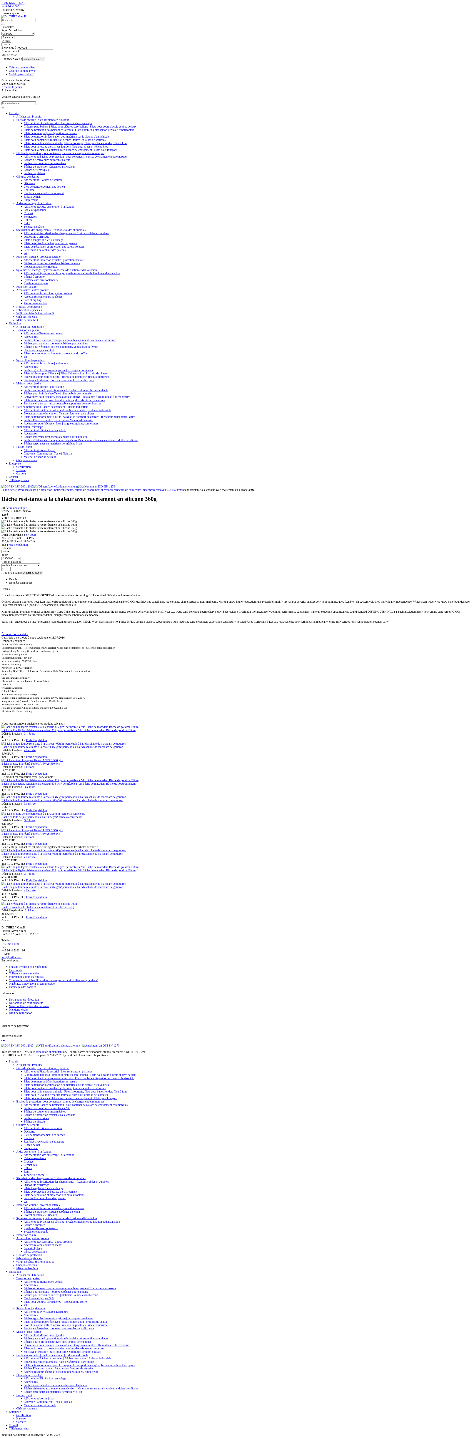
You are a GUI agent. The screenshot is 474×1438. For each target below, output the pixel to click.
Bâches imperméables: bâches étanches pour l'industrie (55, 436)
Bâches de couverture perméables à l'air (47, 159)
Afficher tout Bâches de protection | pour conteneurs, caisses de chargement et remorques (76, 156)
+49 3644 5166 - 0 (12, 943)
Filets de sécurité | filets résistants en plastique (42, 119)
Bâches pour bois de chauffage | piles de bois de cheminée (57, 393)
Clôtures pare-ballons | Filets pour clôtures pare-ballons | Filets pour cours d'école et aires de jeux (80, 126)
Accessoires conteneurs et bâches (43, 296)
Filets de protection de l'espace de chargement (50, 243)
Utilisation (15, 323)
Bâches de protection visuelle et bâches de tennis (52, 263)
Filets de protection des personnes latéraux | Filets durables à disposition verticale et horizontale (79, 129)
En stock (29, 766)
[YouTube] (4, 1039)
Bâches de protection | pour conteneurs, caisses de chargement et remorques (60, 153)
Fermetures (30, 216)
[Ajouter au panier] (2, 107)
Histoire (21, 470)
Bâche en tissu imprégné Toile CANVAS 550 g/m (30, 763)
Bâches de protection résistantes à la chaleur (49, 166)
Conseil (13, 476)
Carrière (21, 473)
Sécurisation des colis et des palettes (45, 250)
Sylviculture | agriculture (30, 360)
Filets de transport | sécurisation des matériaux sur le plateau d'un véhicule (66, 136)
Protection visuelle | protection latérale (38, 256)
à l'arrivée (30, 750)
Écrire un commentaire (14, 634)
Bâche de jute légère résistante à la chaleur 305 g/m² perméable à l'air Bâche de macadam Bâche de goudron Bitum (68, 730)
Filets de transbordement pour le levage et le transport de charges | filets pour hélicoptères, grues (79, 416)
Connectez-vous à (33, 59)
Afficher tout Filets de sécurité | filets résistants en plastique (58, 123)
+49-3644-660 (10, 6)
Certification (23, 466)
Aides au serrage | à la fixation (33, 203)
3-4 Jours (31, 534)
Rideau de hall (32, 196)
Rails (27, 223)
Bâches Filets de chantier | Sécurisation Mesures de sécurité (58, 420)
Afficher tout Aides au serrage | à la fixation (49, 206)
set (25, 253)
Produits (14, 113)
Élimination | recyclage (29, 426)
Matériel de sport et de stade (40, 456)
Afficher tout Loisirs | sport (39, 450)
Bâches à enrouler (34, 276)
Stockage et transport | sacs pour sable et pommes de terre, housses (62, 403)
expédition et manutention (51, 1051)
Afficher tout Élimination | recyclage (45, 430)
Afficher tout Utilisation (30, 326)
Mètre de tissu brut (27, 320)
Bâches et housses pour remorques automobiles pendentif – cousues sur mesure (70, 340)
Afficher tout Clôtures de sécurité (43, 179)
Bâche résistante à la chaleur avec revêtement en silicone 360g (37, 907)
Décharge (29, 183)
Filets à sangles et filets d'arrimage (43, 240)
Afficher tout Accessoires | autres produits (48, 293)
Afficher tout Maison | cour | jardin (44, 386)
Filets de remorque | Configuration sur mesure (50, 133)
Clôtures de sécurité (27, 176)
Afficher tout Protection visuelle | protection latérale (54, 260)
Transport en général (28, 330)
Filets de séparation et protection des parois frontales (54, 246)
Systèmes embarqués (36, 283)
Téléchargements (19, 480)
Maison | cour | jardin (28, 383)
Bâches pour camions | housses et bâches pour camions (56, 343)
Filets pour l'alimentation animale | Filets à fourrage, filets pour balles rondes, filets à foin (75, 143)
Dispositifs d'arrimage (36, 236)
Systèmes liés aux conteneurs (41, 280)
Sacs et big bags (33, 300)
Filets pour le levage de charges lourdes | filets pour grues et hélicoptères (66, 146)
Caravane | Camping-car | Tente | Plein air (48, 453)
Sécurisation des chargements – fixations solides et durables (51, 230)
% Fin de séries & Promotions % (35, 313)
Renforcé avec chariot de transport (44, 193)
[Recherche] (2, 24)
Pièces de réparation (35, 303)
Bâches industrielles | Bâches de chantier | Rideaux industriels (52, 406)
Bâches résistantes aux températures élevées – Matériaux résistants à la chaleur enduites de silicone (81, 440)
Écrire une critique (16, 508)
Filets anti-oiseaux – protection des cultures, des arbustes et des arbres (64, 400)
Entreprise (15, 463)
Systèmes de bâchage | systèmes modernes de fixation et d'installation (56, 270)
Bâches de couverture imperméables (45, 163)
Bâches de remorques (36, 169)
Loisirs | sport (24, 446)
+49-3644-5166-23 (13, 3)
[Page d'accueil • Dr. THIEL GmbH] (13, 16)
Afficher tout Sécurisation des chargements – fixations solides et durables (66, 233)
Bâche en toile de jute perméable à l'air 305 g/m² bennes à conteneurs (41, 817)
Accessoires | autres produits (32, 290)
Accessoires (31, 336)
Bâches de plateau (34, 173)
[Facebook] (3, 1039)
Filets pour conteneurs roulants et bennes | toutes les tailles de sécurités (65, 139)
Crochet (28, 213)
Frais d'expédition (17, 544)
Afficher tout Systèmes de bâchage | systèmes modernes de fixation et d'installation (72, 273)
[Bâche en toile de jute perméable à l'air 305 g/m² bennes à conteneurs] (43, 813)
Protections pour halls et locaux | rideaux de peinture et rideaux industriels (66, 376)
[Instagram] (1, 1039)
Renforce (29, 189)
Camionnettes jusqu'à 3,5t (39, 350)
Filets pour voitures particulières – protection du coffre (55, 353)
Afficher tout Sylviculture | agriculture (46, 363)
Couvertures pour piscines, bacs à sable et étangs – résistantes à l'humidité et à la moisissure (77, 396)
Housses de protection (29, 306)
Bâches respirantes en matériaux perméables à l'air (53, 443)
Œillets (28, 220)
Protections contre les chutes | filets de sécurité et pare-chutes (59, 413)
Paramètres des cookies (22, 987)
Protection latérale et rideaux (40, 266)
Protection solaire (26, 286)
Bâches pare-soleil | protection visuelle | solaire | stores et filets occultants (66, 390)
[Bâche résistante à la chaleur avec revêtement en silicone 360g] (39, 903)
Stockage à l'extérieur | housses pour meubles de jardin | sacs (59, 380)
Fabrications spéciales (29, 310)
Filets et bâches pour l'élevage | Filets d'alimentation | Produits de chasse (65, 373)
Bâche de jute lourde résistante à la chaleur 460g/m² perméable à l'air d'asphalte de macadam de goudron (62, 746)
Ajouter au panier (32, 572)
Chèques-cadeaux (26, 316)
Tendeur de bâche (34, 226)
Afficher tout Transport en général (43, 333)
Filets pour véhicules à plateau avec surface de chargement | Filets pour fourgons (70, 149)
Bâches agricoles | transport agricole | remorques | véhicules (58, 370)
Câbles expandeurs (35, 209)
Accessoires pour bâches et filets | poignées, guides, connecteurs (61, 423)
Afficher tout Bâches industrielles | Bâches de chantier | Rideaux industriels (67, 410)
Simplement (31, 199)
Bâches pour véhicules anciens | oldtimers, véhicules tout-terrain (61, 346)
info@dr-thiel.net (11, 957)
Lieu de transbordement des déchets (44, 186)
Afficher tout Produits (29, 116)
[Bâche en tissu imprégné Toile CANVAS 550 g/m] (32, 760)
